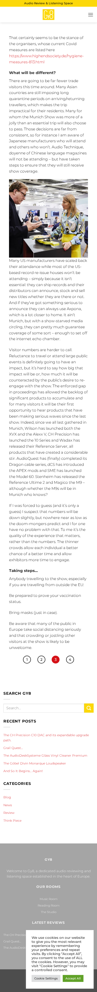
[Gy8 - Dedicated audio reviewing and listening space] (48, 14)
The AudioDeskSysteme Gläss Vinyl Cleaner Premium (45, 755)
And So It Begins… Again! (23, 771)
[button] (91, 14)
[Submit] (89, 708)
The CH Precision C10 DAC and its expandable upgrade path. (46, 737)
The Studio (48, 912)
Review (8, 813)
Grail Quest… (13, 748)
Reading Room (49, 905)
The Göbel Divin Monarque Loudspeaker (34, 763)
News (7, 805)
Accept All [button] (73, 978)
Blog (7, 797)
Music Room (49, 899)
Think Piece (12, 821)
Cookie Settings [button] (46, 978)
